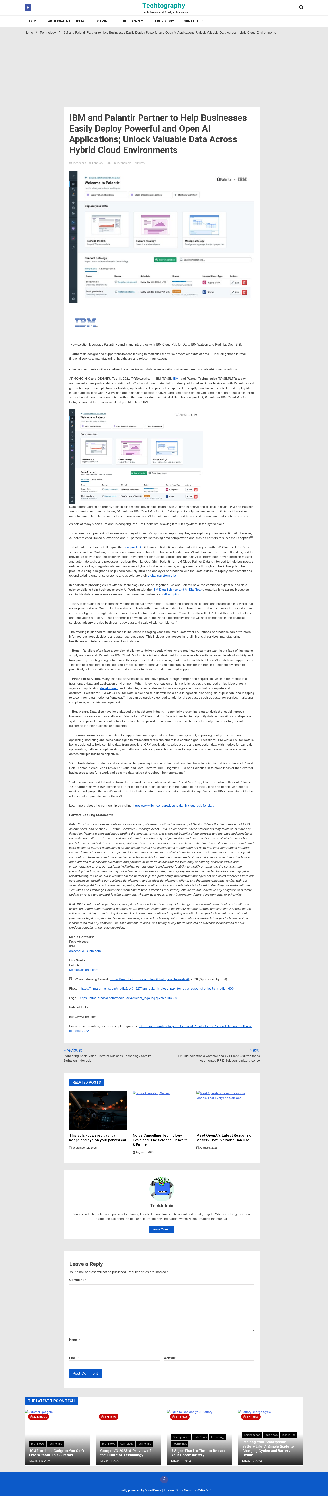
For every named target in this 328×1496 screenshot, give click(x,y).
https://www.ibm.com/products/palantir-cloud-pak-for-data (173, 805)
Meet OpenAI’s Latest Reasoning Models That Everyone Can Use (223, 1137)
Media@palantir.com (83, 969)
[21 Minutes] (57, 1412)
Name (74, 1339)
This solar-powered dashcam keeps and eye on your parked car (98, 1137)
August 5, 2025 (208, 1147)
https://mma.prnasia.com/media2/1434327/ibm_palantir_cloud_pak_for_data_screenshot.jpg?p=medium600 (157, 988)
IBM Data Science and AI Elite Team (178, 589)
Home (33, 21)
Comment (77, 1279)
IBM (176, 378)
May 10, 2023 (182, 1460)
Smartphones (181, 1437)
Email (74, 1358)
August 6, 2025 (144, 1152)
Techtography (163, 5)
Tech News (37, 1443)
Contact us (194, 21)
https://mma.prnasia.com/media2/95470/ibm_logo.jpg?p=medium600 (128, 998)
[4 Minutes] (199, 1412)
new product (132, 547)
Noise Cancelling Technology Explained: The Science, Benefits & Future (160, 1140)
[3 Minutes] (270, 1412)
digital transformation (163, 575)
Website (170, 1358)
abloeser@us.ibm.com (85, 951)
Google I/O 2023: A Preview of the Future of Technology (125, 1453)
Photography (131, 21)
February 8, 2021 (102, 163)
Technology (163, 21)
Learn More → (162, 1229)
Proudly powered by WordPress (139, 1490)
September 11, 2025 (84, 1147)
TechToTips (55, 1443)
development (109, 688)
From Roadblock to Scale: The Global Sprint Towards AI (149, 979)
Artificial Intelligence (67, 21)
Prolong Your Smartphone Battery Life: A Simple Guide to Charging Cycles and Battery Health (268, 1448)
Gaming (103, 21)
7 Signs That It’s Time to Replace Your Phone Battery (198, 1453)
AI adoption (172, 594)
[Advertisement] (164, 69)
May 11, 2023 (111, 1460)
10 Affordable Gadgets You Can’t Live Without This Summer (56, 1453)
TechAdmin (79, 163)
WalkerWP (204, 1490)
